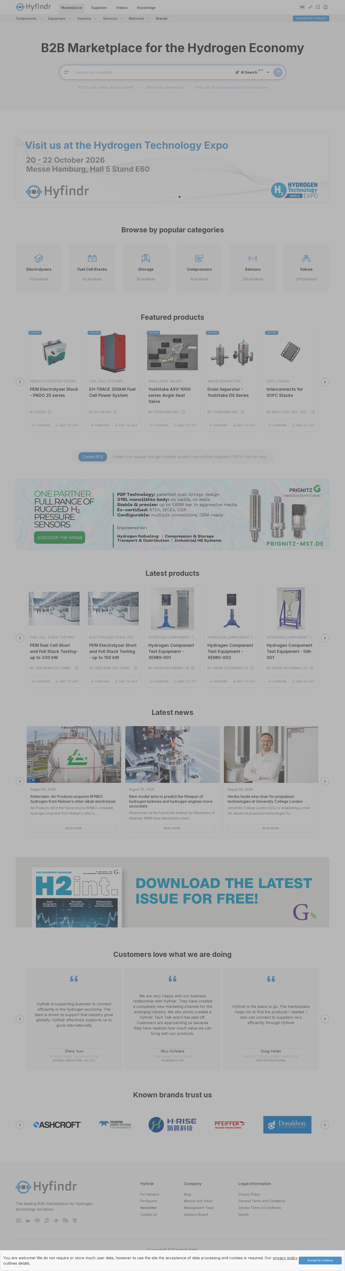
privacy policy (285, 1257)
